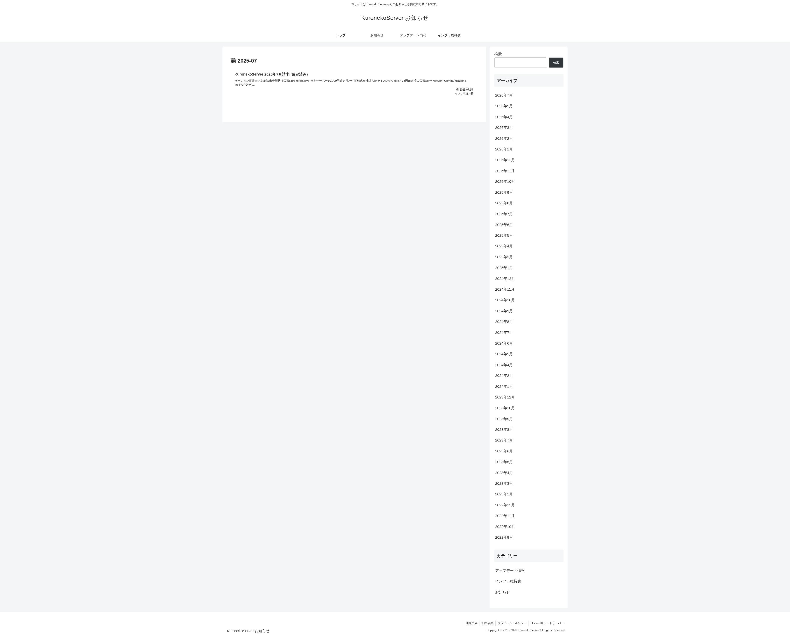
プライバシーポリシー (512, 623)
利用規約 (487, 623)
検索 (498, 54)
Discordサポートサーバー (547, 623)
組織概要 (471, 623)
